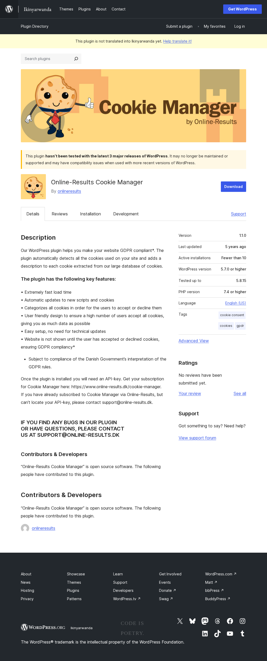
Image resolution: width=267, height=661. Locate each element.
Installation (90, 213)
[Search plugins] (76, 59)
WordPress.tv (127, 599)
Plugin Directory (34, 26)
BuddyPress (217, 599)
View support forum (197, 437)
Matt (211, 582)
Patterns (74, 599)
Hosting (27, 590)
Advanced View (194, 340)
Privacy (27, 599)
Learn (118, 574)
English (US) (235, 303)
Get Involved (170, 574)
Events (165, 582)
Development (126, 213)
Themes (74, 582)
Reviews (60, 213)
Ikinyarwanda (82, 628)
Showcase (76, 574)
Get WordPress (242, 9)
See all (240, 393)
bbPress (214, 590)
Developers (123, 590)
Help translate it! (177, 41)
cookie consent (232, 315)
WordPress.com (221, 574)
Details (32, 213)
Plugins (73, 590)
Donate (167, 590)
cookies (226, 326)
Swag (166, 599)
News (26, 582)
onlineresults (69, 191)
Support (238, 213)
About (26, 574)
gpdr (240, 326)
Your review (190, 393)
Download (233, 186)
